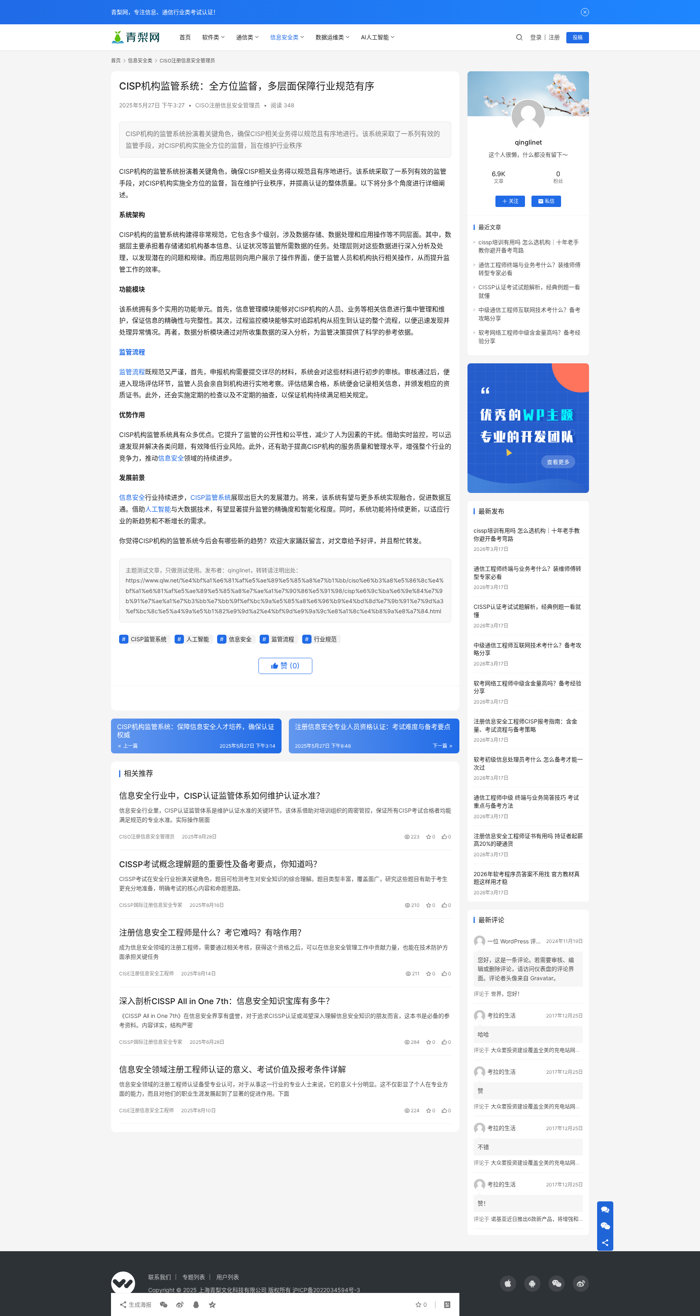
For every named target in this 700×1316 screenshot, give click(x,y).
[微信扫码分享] (163, 1304)
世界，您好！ (507, 993)
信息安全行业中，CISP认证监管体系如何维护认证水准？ (221, 796)
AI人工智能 (375, 37)
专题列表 (193, 1276)
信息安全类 (284, 37)
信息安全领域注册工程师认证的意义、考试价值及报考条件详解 (232, 1070)
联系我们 (159, 1276)
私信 (550, 201)
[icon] (508, 1283)
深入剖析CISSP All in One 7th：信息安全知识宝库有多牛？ (226, 1001)
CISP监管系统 (210, 497)
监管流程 (132, 352)
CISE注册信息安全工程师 (146, 973)
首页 (185, 37)
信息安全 (171, 458)
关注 (514, 201)
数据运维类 (330, 37)
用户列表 (227, 1276)
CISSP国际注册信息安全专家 (150, 905)
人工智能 (158, 509)
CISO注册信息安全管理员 (227, 105)
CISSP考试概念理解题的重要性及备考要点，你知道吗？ (220, 864)
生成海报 (139, 1304)
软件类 (210, 37)
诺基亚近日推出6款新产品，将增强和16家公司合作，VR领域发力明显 (572, 1219)
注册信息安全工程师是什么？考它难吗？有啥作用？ (212, 933)
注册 (554, 37)
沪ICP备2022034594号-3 (326, 1289)
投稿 (578, 37)
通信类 (244, 37)
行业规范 (325, 639)
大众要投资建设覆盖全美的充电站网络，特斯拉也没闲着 (557, 1050)
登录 (536, 37)
